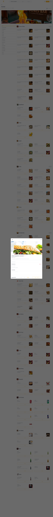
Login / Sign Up (37, 277)
